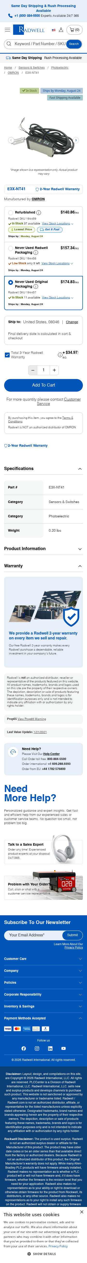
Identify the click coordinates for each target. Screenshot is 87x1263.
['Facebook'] (23, 1048)
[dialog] (43, 1235)
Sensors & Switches (32, 67)
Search (74, 44)
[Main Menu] (7, 30)
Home (8, 67)
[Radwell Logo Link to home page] (29, 30)
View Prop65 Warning (32, 719)
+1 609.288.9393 (59, 764)
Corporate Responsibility (22, 994)
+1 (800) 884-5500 (46, 15)
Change (72, 322)
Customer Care (15, 959)
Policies (10, 982)
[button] (43, 1254)
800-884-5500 (56, 759)
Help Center (51, 754)
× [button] (81, 1212)
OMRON (13, 73)
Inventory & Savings (19, 1006)
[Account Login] (61, 30)
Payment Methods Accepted (25, 1018)
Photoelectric (59, 67)
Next (76, 140)
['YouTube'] (63, 1048)
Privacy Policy (74, 947)
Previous (11, 140)
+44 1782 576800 (53, 769)
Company (11, 971)
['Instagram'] (37, 1048)
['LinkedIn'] (50, 1048)
